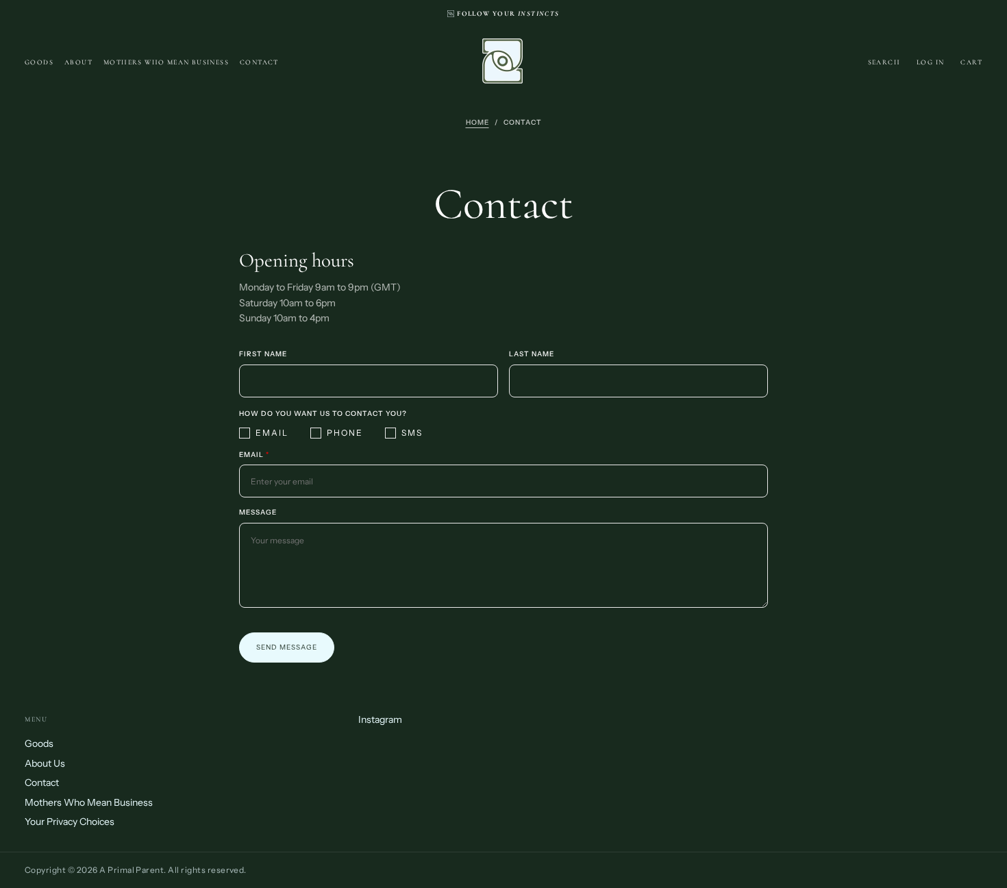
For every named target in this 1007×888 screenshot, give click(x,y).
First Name (263, 354)
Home (477, 122)
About (78, 62)
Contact (259, 62)
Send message (286, 647)
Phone (345, 433)
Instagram (380, 719)
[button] (884, 62)
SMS (412, 433)
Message (258, 512)
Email (272, 433)
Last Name (531, 354)
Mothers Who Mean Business (166, 62)
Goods (39, 62)
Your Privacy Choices (69, 821)
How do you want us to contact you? (323, 414)
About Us (45, 763)
